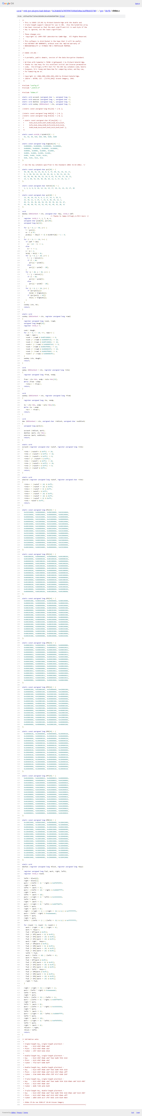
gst (101, 10)
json (138, 1112)
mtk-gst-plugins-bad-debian (36, 10)
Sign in (137, 3)
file (62, 16)
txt (132, 1112)
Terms (25, 1112)
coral (19, 10)
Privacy (19, 1112)
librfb (107, 10)
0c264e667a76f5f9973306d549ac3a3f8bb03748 (74, 10)
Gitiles (13, 1112)
